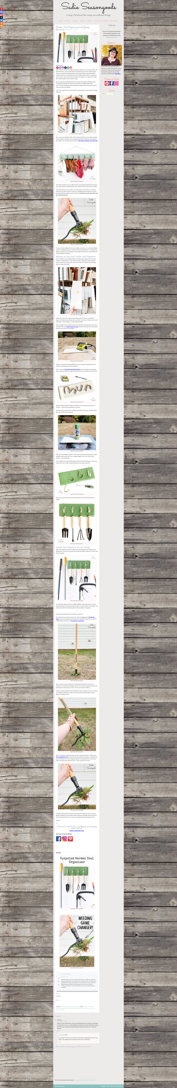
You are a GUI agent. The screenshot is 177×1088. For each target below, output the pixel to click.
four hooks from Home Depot (72, 369)
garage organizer (73, 1008)
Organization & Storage (68, 1006)
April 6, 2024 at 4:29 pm (62, 1035)
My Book (82, 20)
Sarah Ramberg (67, 29)
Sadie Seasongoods (88, 9)
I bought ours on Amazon (77, 620)
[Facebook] (60, 67)
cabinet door (85, 1006)
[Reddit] (71, 67)
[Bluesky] (68, 67)
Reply (58, 1031)
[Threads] (65, 67)
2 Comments (74, 29)
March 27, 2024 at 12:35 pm (62, 1021)
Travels (89, 20)
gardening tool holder (81, 1008)
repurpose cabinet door (90, 1008)
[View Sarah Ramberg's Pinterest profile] (58, 981)
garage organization (65, 1008)
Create (62, 1006)
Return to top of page (59, 1086)
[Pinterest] (57, 67)
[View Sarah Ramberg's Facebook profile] (58, 978)
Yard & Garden (76, 1006)
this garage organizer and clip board (88, 140)
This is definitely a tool (62, 757)
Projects (75, 20)
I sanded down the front (72, 326)
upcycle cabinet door (60, 1009)
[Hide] (0, 28)
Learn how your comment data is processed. (84, 1080)
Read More (117, 73)
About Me (67, 20)
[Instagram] (63, 67)
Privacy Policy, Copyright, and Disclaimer (106, 20)
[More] (1, 25)
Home (60, 20)
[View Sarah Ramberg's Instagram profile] (58, 984)
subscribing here (111, 37)
